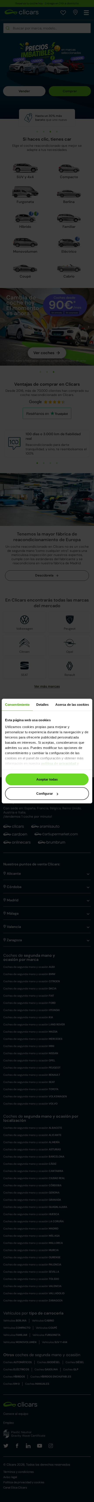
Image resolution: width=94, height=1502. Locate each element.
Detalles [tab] (42, 704)
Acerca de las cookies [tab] (72, 704)
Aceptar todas (47, 779)
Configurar (44, 793)
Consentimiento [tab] (17, 704)
